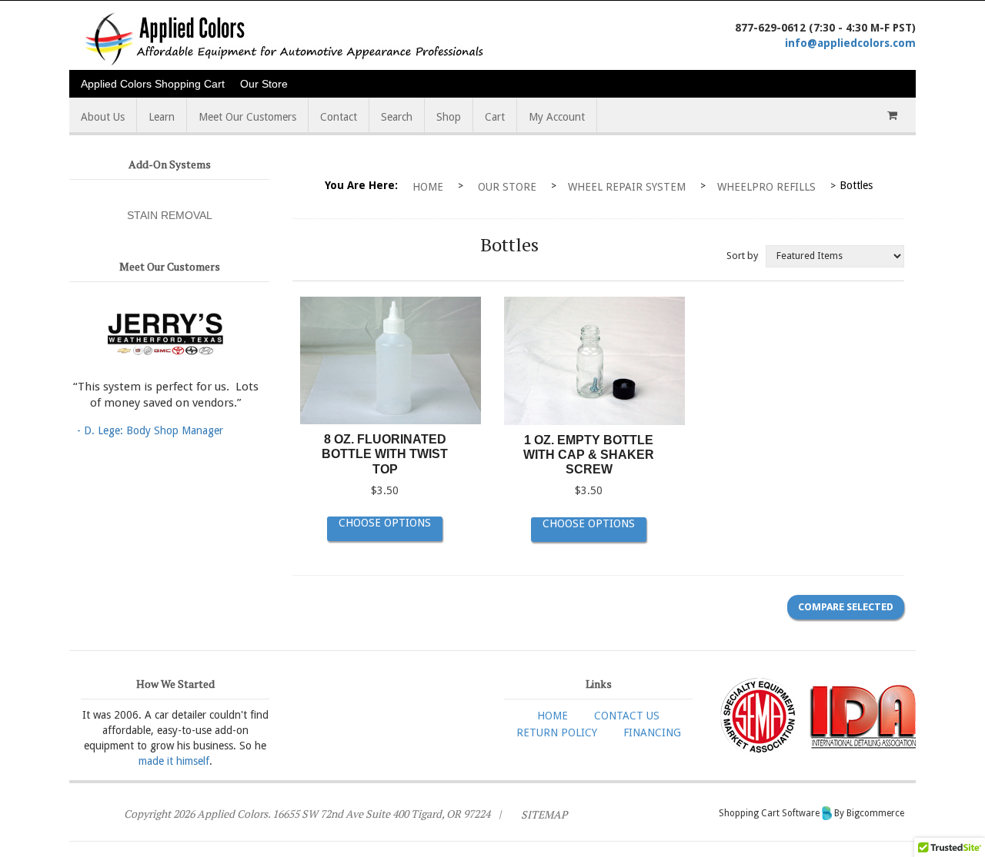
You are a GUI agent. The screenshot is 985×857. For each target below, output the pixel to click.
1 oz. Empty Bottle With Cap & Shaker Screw (588, 454)
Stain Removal (169, 215)
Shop (448, 116)
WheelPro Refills (766, 186)
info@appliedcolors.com (850, 43)
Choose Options (385, 523)
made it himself (174, 761)
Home (427, 186)
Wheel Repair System (627, 186)
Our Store (264, 84)
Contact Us (626, 715)
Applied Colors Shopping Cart (153, 84)
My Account (557, 116)
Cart (495, 116)
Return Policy (556, 732)
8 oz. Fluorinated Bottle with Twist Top (385, 454)
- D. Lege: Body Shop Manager (150, 430)
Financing (652, 732)
